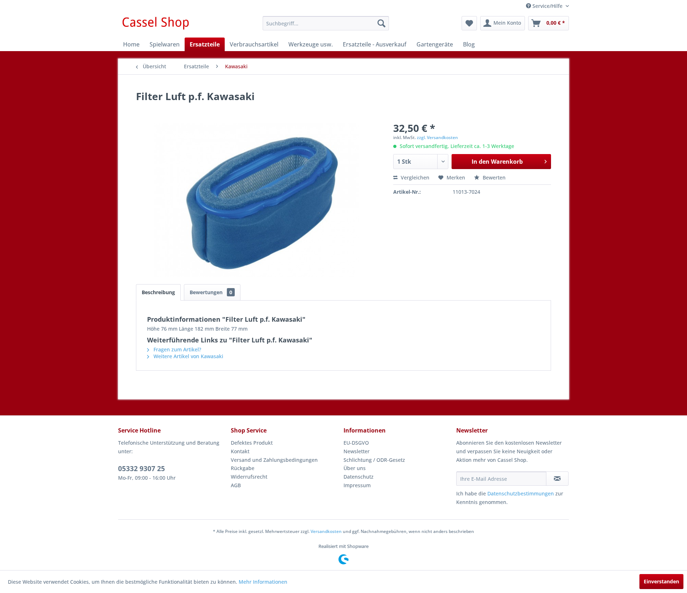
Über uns (355, 468)
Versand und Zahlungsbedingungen (274, 459)
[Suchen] (381, 23)
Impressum (357, 485)
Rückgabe (242, 468)
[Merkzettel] (469, 23)
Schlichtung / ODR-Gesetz (374, 459)
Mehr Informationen (263, 581)
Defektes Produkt (252, 442)
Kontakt (240, 451)
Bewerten (493, 177)
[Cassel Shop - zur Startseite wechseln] (155, 25)
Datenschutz (359, 476)
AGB (236, 485)
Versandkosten (326, 531)
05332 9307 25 (141, 468)
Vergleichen (414, 177)
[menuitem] (326, 23)
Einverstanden (661, 581)
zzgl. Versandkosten (437, 137)
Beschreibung (158, 292)
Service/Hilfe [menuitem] (547, 6)
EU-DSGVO (356, 442)
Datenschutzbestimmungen (520, 493)
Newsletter (357, 451)
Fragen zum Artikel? (176, 349)
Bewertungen (211, 292)
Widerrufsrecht (249, 476)
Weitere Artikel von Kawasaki (187, 356)
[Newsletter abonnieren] (557, 478)
